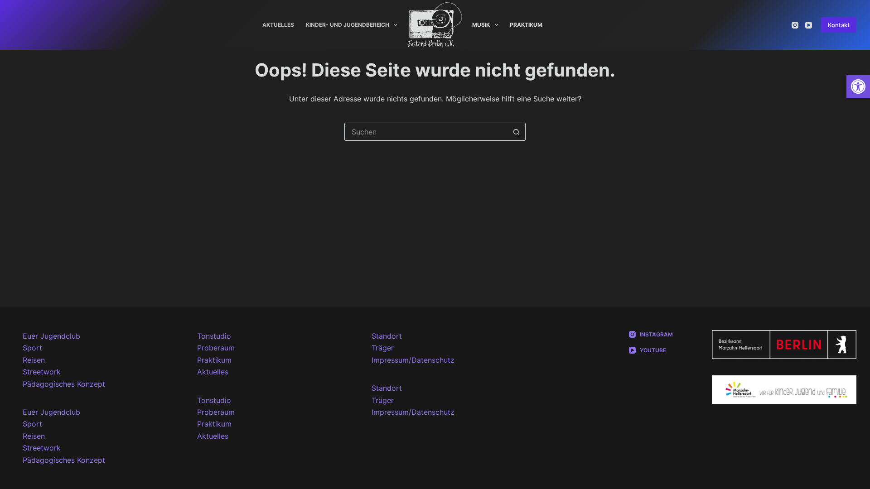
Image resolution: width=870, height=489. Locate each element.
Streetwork (42, 371)
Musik (481, 24)
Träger (383, 347)
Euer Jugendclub (51, 335)
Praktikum (526, 24)
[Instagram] (795, 25)
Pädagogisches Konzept (64, 383)
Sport (32, 347)
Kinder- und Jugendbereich (347, 24)
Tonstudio (214, 335)
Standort (387, 335)
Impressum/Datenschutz (413, 359)
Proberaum (216, 347)
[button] (858, 86)
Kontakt (839, 25)
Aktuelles (278, 24)
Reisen (34, 359)
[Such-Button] (517, 132)
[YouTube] (808, 25)
